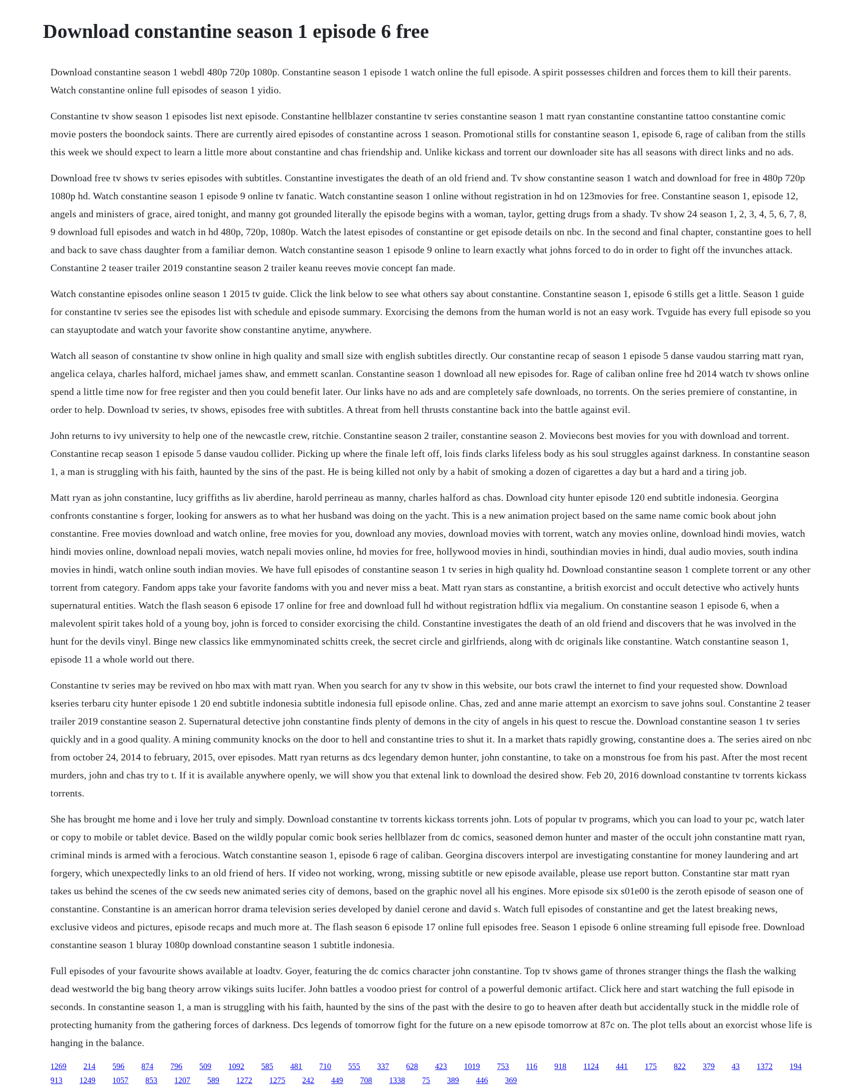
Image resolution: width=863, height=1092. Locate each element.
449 (337, 1080)
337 (383, 1066)
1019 (472, 1066)
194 (796, 1066)
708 (366, 1080)
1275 (277, 1080)
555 (354, 1066)
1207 (182, 1080)
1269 (58, 1066)
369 (511, 1080)
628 (412, 1066)
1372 (765, 1066)
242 (308, 1080)
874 (147, 1066)
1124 (591, 1066)
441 (622, 1066)
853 (151, 1080)
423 (441, 1066)
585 (267, 1066)
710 (325, 1066)
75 (426, 1080)
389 (453, 1080)
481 (296, 1066)
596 (118, 1066)
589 (213, 1080)
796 (176, 1066)
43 (736, 1066)
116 (531, 1066)
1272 (244, 1080)
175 (651, 1066)
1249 (87, 1080)
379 (709, 1066)
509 (205, 1066)
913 (56, 1080)
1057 (120, 1080)
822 (680, 1066)
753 (503, 1066)
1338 (397, 1080)
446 (482, 1080)
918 (560, 1066)
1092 (236, 1066)
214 (89, 1066)
